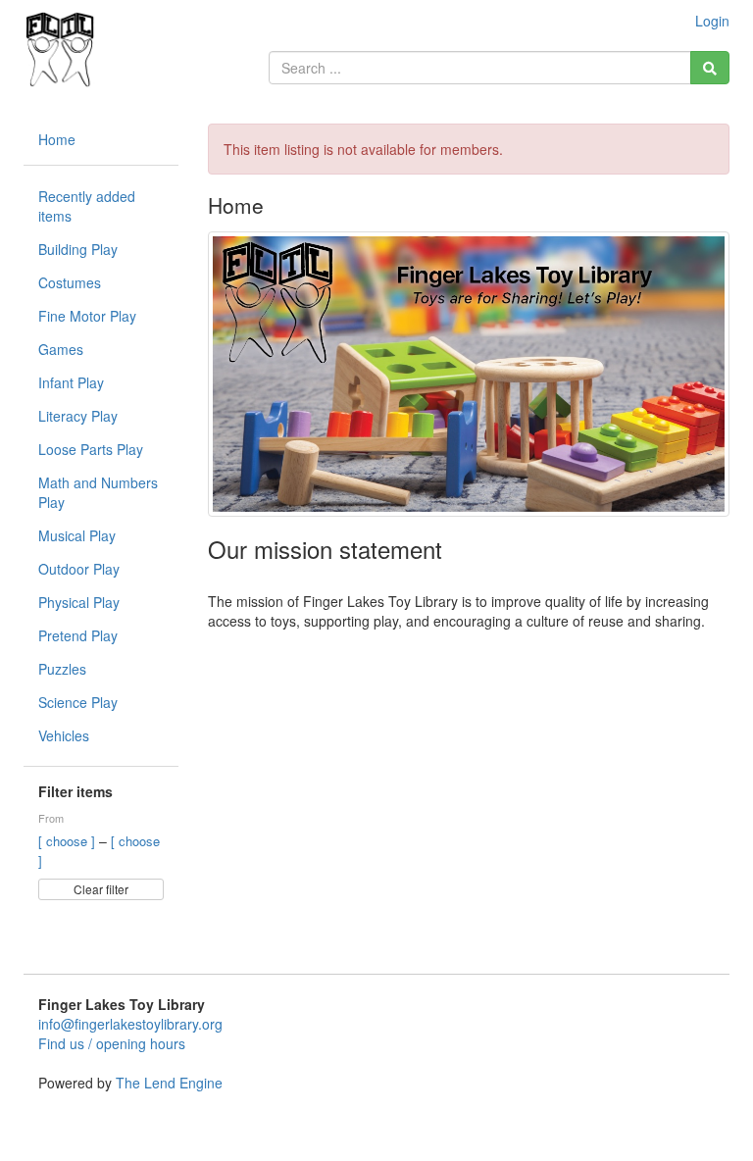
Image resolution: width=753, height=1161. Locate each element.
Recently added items (86, 206)
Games (60, 349)
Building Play (78, 249)
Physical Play (79, 602)
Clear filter (101, 889)
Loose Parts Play (90, 449)
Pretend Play (78, 635)
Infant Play (71, 382)
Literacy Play (78, 416)
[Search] (709, 67)
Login (712, 20)
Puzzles (62, 669)
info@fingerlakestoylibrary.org (130, 1024)
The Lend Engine (169, 1082)
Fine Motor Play (87, 316)
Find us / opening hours (111, 1043)
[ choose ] (68, 841)
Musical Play (77, 535)
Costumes (69, 282)
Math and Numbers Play (98, 492)
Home (56, 139)
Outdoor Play (79, 569)
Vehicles (63, 735)
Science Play (78, 702)
